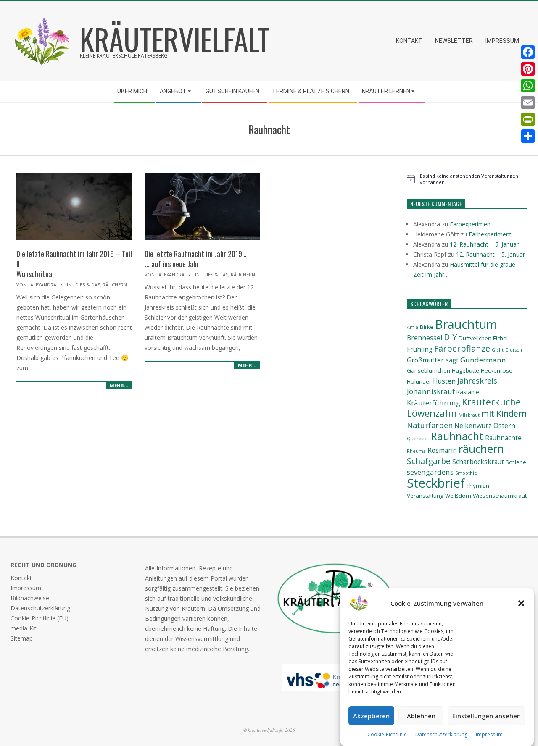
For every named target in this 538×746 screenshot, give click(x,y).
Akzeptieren (371, 716)
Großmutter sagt (433, 360)
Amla (412, 327)
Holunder (419, 381)
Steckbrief (436, 483)
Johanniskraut (431, 391)
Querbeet (418, 438)
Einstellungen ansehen (486, 716)
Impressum (489, 734)
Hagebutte (465, 370)
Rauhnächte (503, 437)
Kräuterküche (491, 402)
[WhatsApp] (528, 85)
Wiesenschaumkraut (500, 495)
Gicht (498, 350)
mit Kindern (504, 413)
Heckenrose (496, 370)
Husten (444, 381)
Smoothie (466, 473)
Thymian (478, 485)
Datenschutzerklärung (441, 734)
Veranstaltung (425, 495)
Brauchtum (466, 324)
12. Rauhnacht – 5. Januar (484, 244)
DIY (450, 337)
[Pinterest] (528, 68)
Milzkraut (469, 415)
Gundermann (483, 360)
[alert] (467, 179)
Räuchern (115, 284)
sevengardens (430, 472)
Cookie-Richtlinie (387, 734)
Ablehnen (421, 716)
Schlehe (516, 462)
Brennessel (424, 338)
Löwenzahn (432, 413)
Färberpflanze (462, 348)
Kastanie (467, 392)
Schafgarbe (429, 461)
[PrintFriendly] (528, 119)
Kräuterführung (433, 402)
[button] (521, 603)
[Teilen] (528, 136)
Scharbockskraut (478, 461)
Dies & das (87, 284)
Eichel (500, 338)
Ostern (504, 425)
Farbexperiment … (474, 224)
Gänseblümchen (428, 370)
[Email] (528, 102)
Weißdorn (458, 495)
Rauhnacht (457, 436)
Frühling (420, 349)
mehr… (119, 385)
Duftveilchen (475, 338)
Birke (426, 327)
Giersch (513, 350)
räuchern (481, 448)
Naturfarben (430, 425)
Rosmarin (442, 450)
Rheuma (416, 451)
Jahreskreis (477, 380)
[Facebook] (528, 52)
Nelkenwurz (473, 425)
